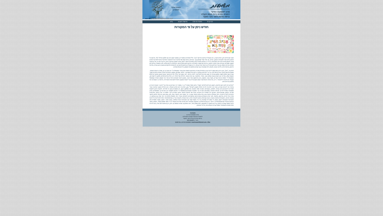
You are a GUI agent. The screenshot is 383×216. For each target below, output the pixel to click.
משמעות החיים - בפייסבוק (183, 122)
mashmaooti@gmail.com (199, 122)
